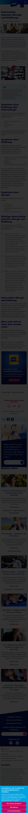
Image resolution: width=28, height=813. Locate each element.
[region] (14, 799)
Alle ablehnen (14, 807)
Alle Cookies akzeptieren (14, 803)
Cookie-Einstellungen (13, 811)
